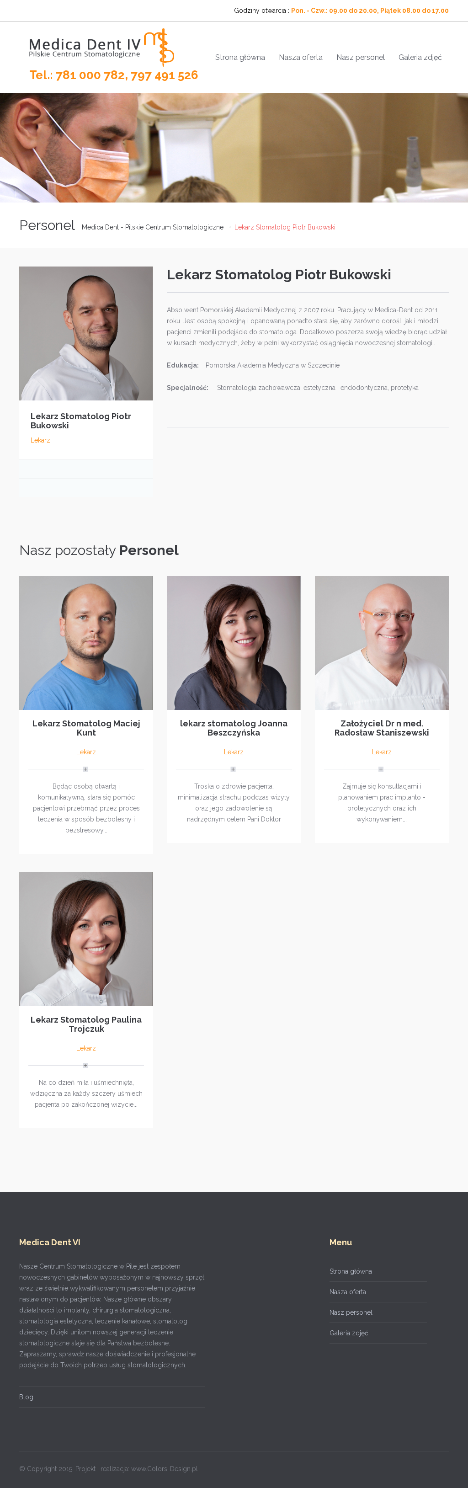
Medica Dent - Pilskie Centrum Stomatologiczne (152, 227)
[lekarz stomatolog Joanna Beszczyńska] (234, 642)
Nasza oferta (301, 57)
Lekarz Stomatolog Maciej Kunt (86, 728)
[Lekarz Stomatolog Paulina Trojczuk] (86, 938)
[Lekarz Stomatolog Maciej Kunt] (86, 642)
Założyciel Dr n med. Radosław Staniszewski (382, 728)
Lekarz (40, 440)
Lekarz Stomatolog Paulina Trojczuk (86, 1024)
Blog (26, 1397)
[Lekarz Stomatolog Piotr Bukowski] (86, 332)
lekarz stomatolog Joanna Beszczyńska (233, 728)
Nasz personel (360, 57)
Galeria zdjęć (420, 57)
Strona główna (240, 57)
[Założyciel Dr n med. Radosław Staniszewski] (382, 642)
